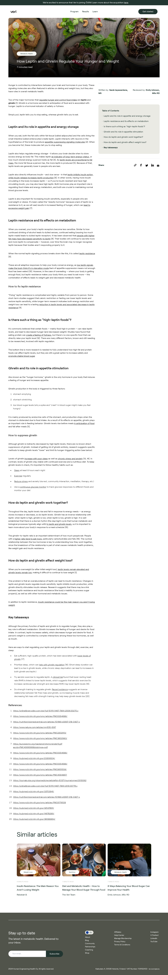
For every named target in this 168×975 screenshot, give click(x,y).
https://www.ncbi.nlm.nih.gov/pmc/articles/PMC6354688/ (40, 716)
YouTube (153, 941)
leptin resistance (87, 253)
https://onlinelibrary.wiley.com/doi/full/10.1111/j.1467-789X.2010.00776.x (45, 786)
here (126, 2)
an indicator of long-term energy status (70, 157)
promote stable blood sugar (21, 356)
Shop (87, 953)
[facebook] (142, 165)
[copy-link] (137, 165)
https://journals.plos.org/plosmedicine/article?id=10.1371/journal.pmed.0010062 (49, 780)
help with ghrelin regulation (51, 665)
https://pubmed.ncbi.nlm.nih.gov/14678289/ (33, 813)
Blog (87, 940)
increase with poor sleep (36, 459)
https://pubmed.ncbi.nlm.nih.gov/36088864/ (34, 819)
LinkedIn (153, 938)
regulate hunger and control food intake (58, 100)
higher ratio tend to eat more (28, 539)
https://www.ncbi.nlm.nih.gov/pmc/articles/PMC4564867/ (40, 775)
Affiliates (117, 932)
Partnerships (90, 947)
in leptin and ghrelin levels (59, 524)
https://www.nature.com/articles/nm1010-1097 (34, 727)
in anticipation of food (84, 423)
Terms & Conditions (122, 945)
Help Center (119, 935)
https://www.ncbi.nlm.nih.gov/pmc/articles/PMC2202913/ (39, 733)
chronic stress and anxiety (70, 459)
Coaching (89, 950)
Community (90, 943)
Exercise (18, 476)
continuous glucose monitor (33, 487)
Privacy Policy (119, 941)
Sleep (17, 470)
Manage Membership (123, 938)
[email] (158, 165)
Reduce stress (21, 481)
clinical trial (58, 677)
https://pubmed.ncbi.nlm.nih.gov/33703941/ (33, 791)
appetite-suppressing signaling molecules (65, 142)
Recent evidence (60, 689)
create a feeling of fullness (38, 335)
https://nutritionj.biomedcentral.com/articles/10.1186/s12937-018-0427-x (46, 722)
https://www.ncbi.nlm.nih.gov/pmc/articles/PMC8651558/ (40, 769)
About (87, 937)
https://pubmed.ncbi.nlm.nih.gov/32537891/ (33, 808)
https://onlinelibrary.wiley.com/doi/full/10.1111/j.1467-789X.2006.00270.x (45, 711)
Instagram (154, 932)
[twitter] (148, 165)
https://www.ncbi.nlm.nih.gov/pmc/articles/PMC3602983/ (40, 738)
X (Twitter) (154, 935)
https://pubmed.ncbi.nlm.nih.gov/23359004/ (34, 758)
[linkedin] (154, 165)
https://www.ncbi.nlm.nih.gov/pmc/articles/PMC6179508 (39, 802)
